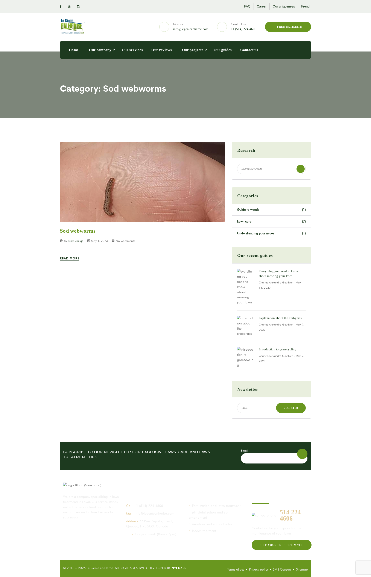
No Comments (125, 240)
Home (74, 50)
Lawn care (271, 221)
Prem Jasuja (76, 240)
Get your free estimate (281, 545)
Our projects (192, 50)
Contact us (249, 50)
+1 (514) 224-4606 (243, 29)
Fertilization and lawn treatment (216, 506)
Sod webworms (78, 231)
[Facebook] (62, 6)
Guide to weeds (271, 210)
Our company (100, 50)
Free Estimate (289, 26)
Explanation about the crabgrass (280, 318)
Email (244, 450)
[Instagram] (77, 6)
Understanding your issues (271, 233)
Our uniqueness (284, 6)
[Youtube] (69, 6)
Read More (70, 258)
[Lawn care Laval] (73, 26)
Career (261, 6)
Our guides (223, 50)
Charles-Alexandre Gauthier (276, 282)
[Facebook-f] (129, 544)
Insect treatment (204, 531)
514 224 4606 (290, 515)
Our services (132, 50)
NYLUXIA (179, 568)
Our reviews (161, 50)
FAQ (247, 6)
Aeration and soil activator (212, 524)
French (306, 6)
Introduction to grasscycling (277, 349)
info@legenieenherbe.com (190, 29)
